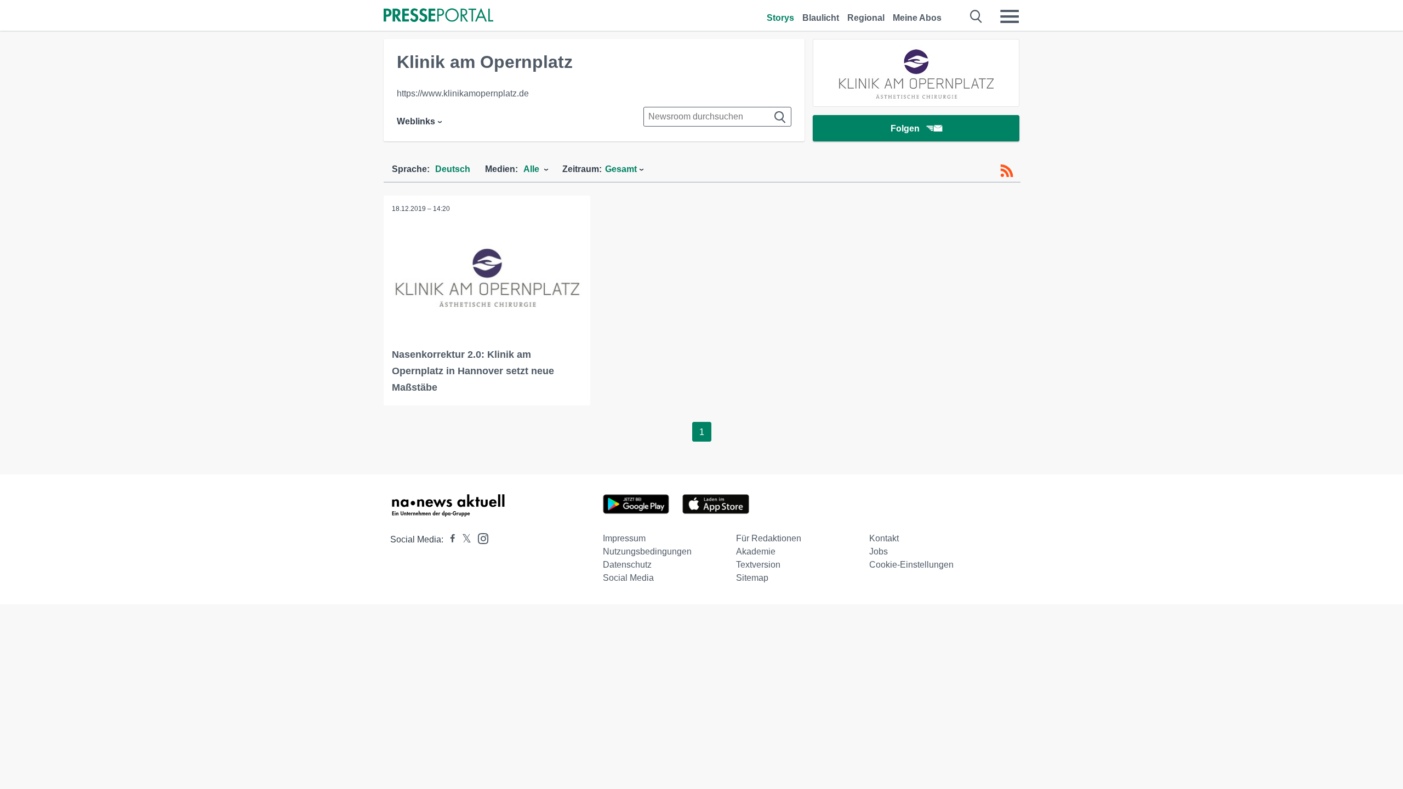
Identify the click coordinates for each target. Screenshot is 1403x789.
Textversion (758, 564)
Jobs (878, 551)
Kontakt (884, 538)
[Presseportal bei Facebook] (449, 539)
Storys (780, 17)
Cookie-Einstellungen (911, 564)
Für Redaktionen (768, 538)
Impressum (624, 538)
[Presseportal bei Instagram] (479, 537)
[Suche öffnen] (976, 16)
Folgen (905, 128)
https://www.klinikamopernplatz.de (463, 93)
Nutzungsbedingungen (647, 551)
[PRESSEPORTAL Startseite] (438, 16)
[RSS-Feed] (1007, 171)
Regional (866, 17)
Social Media (628, 577)
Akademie (755, 551)
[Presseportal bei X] (463, 539)
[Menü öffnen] (1009, 16)
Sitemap (752, 577)
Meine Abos (917, 17)
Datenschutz (627, 564)
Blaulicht (820, 17)
